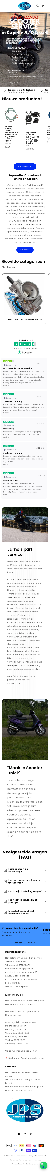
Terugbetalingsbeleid (37, 1156)
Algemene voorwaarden (32, 1160)
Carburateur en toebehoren (22, 319)
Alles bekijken (25, 166)
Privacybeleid (15, 1160)
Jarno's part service (19, 1156)
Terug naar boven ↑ (25, 942)
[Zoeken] (38, 6)
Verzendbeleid (18, 1164)
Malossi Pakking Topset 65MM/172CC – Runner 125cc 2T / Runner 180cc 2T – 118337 (11, 133)
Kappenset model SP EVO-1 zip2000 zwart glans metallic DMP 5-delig (32, 138)
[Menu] (5, 6)
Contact (25, 249)
